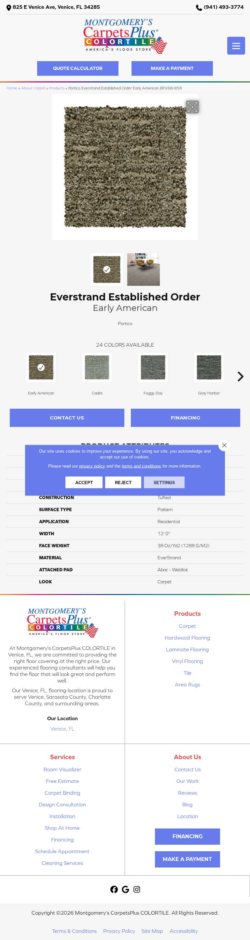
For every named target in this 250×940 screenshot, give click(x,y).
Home (12, 88)
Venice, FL (62, 729)
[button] (77, 68)
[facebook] (114, 890)
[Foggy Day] (153, 367)
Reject (123, 482)
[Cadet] (97, 367)
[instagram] (137, 890)
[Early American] (41, 367)
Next (203, 266)
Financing (185, 418)
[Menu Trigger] (236, 46)
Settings (164, 482)
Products (56, 88)
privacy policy (92, 465)
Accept (84, 482)
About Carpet (33, 88)
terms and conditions (141, 465)
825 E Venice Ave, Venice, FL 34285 (56, 7)
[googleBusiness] (125, 890)
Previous (47, 266)
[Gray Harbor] (209, 367)
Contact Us (67, 418)
